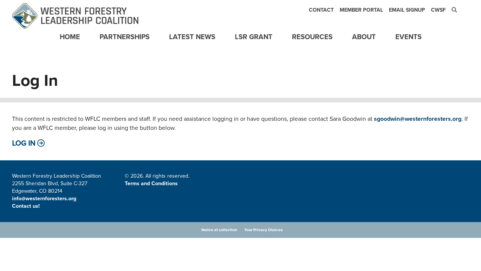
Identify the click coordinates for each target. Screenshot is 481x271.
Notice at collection (219, 230)
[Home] (75, 16)
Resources (312, 37)
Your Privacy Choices (263, 230)
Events (408, 37)
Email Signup (407, 10)
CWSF (438, 10)
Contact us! (26, 206)
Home (70, 37)
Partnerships (125, 37)
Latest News (192, 37)
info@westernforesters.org (44, 198)
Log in (24, 143)
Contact (321, 10)
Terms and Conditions (151, 183)
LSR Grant (253, 37)
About (364, 37)
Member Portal (361, 10)
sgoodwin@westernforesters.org (417, 118)
